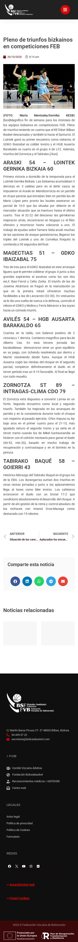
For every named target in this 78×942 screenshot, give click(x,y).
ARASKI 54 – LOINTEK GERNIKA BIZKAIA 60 (39, 166)
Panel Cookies (19, 898)
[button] (15, 581)
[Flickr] (38, 866)
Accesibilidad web (22, 885)
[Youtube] (24, 866)
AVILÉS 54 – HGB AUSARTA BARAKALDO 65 (39, 322)
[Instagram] (31, 866)
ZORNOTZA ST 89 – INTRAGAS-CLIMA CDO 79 (39, 388)
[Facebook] (9, 866)
